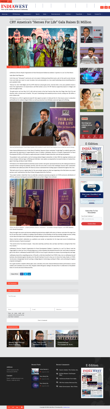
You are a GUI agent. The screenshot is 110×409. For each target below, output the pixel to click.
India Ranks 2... (44, 369)
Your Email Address (87, 216)
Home (11, 19)
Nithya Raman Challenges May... (67, 374)
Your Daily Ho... (44, 376)
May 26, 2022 (23, 67)
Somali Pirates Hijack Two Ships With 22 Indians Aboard (91, 60)
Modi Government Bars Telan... (68, 386)
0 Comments (14, 67)
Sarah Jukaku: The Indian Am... (68, 370)
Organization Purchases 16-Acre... (66, 343)
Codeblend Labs (66, 407)
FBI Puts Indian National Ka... (68, 382)
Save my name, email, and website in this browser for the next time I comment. (16, 314)
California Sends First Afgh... (68, 378)
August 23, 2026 (45, 371)
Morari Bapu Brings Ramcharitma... (16, 343)
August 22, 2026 (45, 386)
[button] (91, 34)
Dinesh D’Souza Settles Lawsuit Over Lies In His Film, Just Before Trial (91, 39)
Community (18, 19)
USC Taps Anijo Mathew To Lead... (40, 343)
